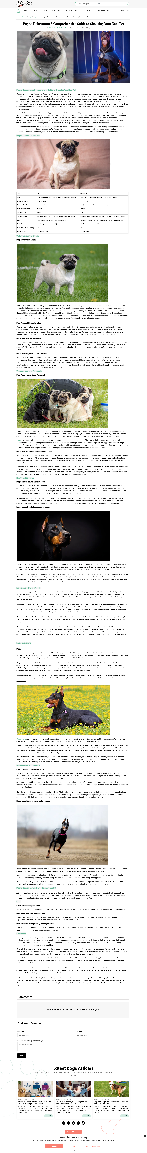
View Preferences (93, 1146)
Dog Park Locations (52, 11)
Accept (54, 1146)
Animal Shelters (103, 11)
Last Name (78, 1031)
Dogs (35, 11)
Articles (24, 17)
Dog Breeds (37, 17)
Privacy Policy (73, 1151)
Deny (74, 1146)
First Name (22, 1031)
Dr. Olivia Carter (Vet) (58, 28)
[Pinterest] (78, 1123)
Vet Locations (71, 11)
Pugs (18, 440)
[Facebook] (63, 1123)
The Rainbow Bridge (122, 11)
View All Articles (73, 1132)
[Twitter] (73, 1123)
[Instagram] (68, 1123)
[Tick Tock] (83, 1123)
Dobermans (21, 739)
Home (18, 17)
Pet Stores (87, 11)
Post (22, 1056)
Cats (25, 11)
